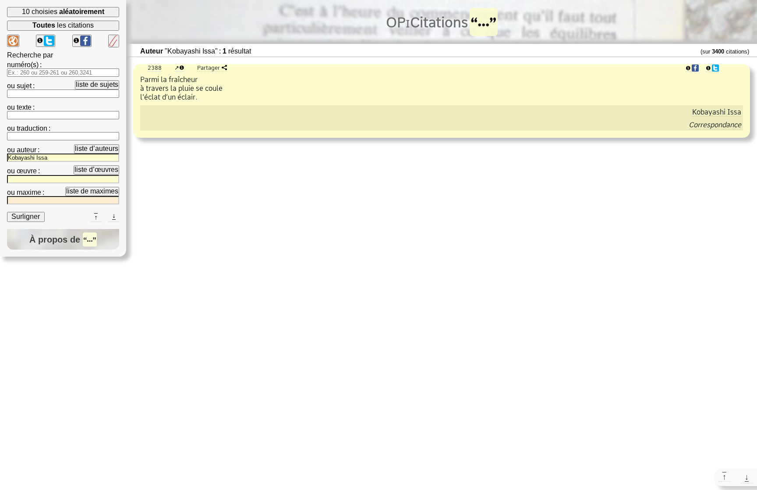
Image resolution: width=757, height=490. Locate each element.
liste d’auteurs (96, 148)
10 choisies (63, 11)
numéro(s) (23, 64)
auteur (26, 150)
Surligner (25, 216)
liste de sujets (97, 84)
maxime (29, 192)
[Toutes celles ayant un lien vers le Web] (13, 41)
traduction (32, 128)
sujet (24, 85)
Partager (208, 67)
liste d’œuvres (96, 169)
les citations (63, 25)
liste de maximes (92, 191)
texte (24, 107)
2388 (155, 67)
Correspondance (715, 124)
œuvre (27, 171)
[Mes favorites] (113, 41)
